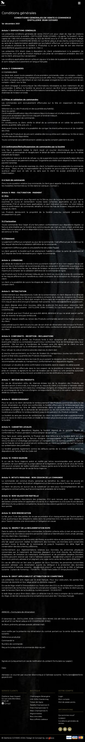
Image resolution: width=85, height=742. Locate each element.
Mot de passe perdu (66, 702)
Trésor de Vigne (36, 702)
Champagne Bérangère (40, 696)
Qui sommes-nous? (66, 715)
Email (7, 703)
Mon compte (64, 699)
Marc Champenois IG (39, 711)
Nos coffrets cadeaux (39, 719)
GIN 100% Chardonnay (39, 699)
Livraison (61, 718)
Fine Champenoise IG (39, 708)
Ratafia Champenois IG (39, 705)
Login (60, 696)
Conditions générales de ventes (68, 722)
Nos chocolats (36, 716)
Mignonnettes (36, 714)
